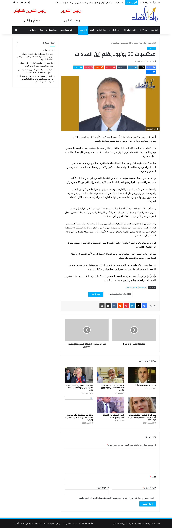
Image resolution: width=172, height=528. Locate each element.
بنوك (41, 30)
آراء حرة (83, 30)
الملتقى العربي (66, 30)
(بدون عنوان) (48, 50)
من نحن (59, 523)
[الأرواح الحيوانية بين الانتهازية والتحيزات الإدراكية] (110, 405)
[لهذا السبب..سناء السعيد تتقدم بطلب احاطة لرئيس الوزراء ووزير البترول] (110, 375)
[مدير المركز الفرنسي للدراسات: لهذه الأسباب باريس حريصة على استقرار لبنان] (79, 375)
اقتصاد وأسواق (129, 30)
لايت (92, 30)
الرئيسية (154, 30)
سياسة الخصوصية (69, 523)
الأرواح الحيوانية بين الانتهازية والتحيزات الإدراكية (113, 416)
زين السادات (142, 287)
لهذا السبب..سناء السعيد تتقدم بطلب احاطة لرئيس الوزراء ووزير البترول (112, 388)
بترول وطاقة (51, 30)
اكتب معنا (38, 523)
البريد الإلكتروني (149, 487)
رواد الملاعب (114, 30)
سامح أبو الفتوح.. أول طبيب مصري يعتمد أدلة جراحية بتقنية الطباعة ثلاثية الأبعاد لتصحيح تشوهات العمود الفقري (36, 79)
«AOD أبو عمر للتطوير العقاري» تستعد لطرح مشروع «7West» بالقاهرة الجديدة (90, 2)
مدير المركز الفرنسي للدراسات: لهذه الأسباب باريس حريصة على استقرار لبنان (79, 388)
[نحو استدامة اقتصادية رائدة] (142, 375)
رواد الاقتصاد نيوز (119, 523)
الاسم (153, 477)
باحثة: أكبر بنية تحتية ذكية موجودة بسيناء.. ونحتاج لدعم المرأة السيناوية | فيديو (79, 417)
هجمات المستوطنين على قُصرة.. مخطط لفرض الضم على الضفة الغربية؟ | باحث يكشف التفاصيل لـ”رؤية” (35, 56)
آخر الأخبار (143, 30)
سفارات (32, 30)
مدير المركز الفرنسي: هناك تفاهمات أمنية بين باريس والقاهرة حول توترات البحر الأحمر (142, 417)
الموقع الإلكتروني (102, 487)
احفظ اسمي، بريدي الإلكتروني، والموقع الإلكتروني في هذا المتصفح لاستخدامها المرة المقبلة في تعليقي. (116, 498)
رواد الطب (101, 30)
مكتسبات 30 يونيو (132, 287)
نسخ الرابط (96, 294)
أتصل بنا (16, 523)
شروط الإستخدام (27, 523)
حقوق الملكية (49, 523)
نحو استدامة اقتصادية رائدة (145, 385)
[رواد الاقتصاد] (145, 14)
